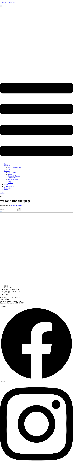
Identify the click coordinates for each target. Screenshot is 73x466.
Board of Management (14, 167)
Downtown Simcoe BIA (7, 2)
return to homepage (16, 205)
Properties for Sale (9, 186)
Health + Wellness (13, 179)
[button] (36, 120)
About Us (7, 166)
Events (6, 184)
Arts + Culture (12, 172)
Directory (7, 171)
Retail (9, 181)
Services (10, 183)
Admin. (6, 189)
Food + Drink (12, 178)
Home (6, 164)
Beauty (10, 174)
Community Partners (14, 176)
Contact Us (7, 188)
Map (9, 169)
